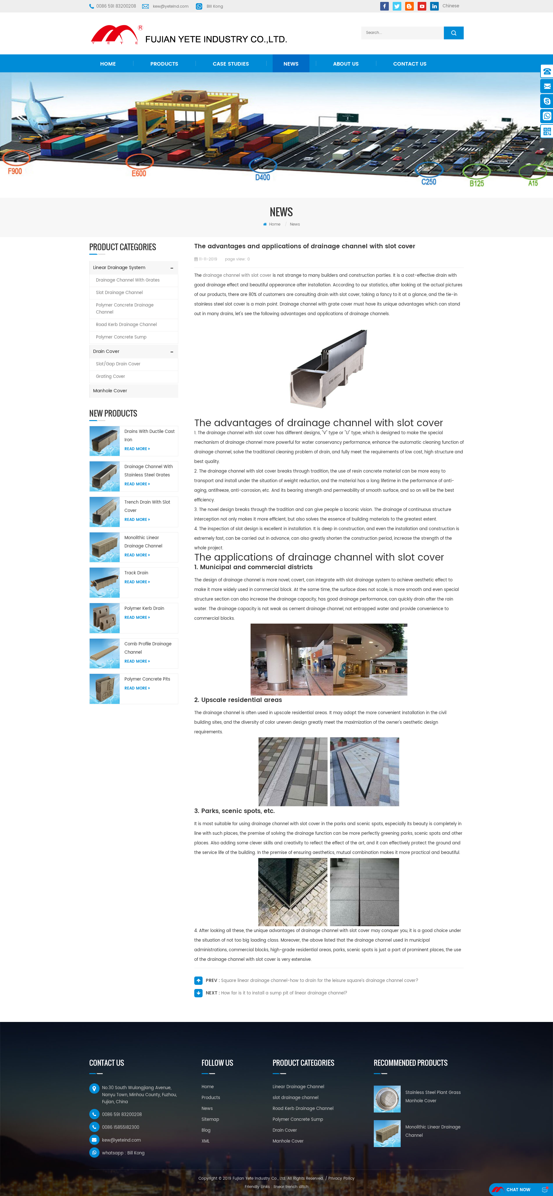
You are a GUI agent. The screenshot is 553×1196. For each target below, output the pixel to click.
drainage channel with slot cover (237, 275)
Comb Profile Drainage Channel (148, 648)
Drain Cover (106, 351)
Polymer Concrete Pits (147, 679)
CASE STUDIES (231, 64)
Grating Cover (110, 376)
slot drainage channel (295, 1098)
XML (206, 1141)
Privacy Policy (341, 1179)
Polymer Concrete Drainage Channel (125, 309)
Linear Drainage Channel (298, 1087)
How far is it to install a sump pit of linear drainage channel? (284, 993)
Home (108, 64)
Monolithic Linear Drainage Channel (143, 542)
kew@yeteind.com (170, 7)
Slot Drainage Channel (119, 293)
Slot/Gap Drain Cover (118, 364)
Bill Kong (215, 7)
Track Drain (136, 573)
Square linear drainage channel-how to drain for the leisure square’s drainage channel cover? (319, 980)
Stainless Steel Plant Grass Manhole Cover (433, 1096)
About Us (346, 64)
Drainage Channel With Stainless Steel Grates (148, 471)
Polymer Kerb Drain (144, 608)
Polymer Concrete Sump (121, 337)
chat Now (518, 1190)
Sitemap (210, 1119)
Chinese (451, 6)
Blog (206, 1130)
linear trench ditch (291, 1187)
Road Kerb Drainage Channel (126, 325)
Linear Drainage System (119, 267)
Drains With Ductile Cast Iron (149, 435)
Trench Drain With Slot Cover (147, 506)
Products (164, 64)
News (291, 64)
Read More (135, 449)
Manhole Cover (110, 391)
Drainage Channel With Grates (128, 280)
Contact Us (410, 64)
